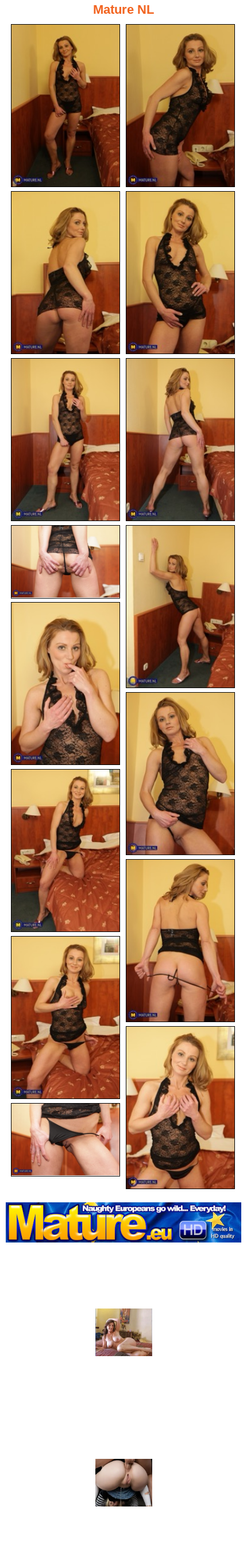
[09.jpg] (65, 683)
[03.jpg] (65, 272)
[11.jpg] (65, 850)
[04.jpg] (180, 272)
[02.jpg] (180, 105)
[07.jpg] (65, 562)
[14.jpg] (180, 1107)
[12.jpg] (180, 940)
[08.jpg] (180, 606)
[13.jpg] (65, 1017)
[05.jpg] (65, 439)
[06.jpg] (180, 439)
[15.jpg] (65, 1140)
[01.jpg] (65, 105)
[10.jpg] (180, 773)
